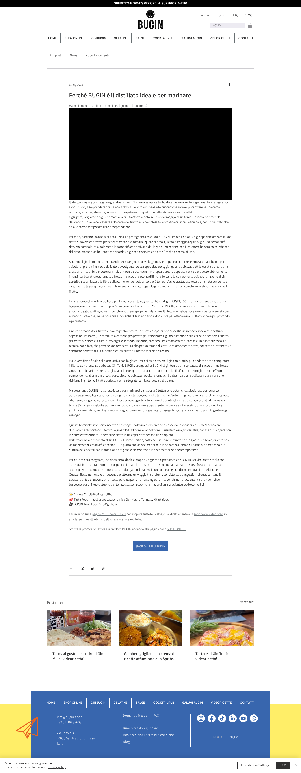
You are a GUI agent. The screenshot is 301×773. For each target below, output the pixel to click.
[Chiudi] (295, 765)
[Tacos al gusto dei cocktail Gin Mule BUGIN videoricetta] (79, 628)
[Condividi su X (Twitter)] (82, 568)
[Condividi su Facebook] (71, 568)
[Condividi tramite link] (103, 568)
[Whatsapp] (254, 718)
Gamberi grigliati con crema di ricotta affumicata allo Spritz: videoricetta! (149, 656)
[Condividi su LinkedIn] (93, 568)
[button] (249, 25)
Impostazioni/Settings (255, 765)
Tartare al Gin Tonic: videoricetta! (212, 656)
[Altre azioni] (229, 84)
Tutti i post (54, 55)
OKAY (283, 765)
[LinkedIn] (233, 718)
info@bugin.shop (69, 717)
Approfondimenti (97, 55)
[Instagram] (201, 718)
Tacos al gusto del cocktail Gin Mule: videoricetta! (77, 656)
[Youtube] (243, 718)
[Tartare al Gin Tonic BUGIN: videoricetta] (222, 628)
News (73, 55)
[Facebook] (212, 718)
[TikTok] (222, 718)
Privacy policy (57, 767)
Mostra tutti (247, 602)
